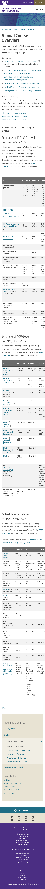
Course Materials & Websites (14, 790)
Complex (6, 425)
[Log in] (25, 2)
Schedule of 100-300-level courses (15, 113)
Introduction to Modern (8, 371)
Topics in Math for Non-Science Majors (11, 225)
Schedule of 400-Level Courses (14, 116)
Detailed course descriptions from (20, 61)
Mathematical (8, 380)
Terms (22, 873)
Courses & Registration (27, 30)
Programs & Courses (11, 30)
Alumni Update (22, 877)
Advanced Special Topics (8, 469)
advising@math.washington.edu (22, 862)
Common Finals (9, 787)
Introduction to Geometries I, (8, 442)
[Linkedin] (19, 818)
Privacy (22, 871)
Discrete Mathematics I (8, 238)
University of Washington (19, 884)
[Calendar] (12, 818)
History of (7, 403)
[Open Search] (31, 2)
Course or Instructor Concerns (17, 762)
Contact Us (22, 879)
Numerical (6, 459)
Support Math (24, 810)
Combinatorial (8, 450)
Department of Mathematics (12, 9)
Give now (41, 3)
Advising (7, 780)
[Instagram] (26, 818)
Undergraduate (10, 728)
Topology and (8, 433)
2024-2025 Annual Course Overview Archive (21, 87)
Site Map (22, 875)
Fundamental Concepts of (7, 411)
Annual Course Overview (15, 746)
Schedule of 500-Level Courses (14, 119)
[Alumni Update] (33, 818)
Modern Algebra (5, 557)
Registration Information (15, 754)
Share (6, 708)
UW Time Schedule (10, 793)
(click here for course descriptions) (7, 673)
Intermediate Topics (9, 291)
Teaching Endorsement (13, 767)
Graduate (7, 735)
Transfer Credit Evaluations (16, 758)
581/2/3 (6, 663)
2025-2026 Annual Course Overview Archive (21, 83)
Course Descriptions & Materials (18, 750)
